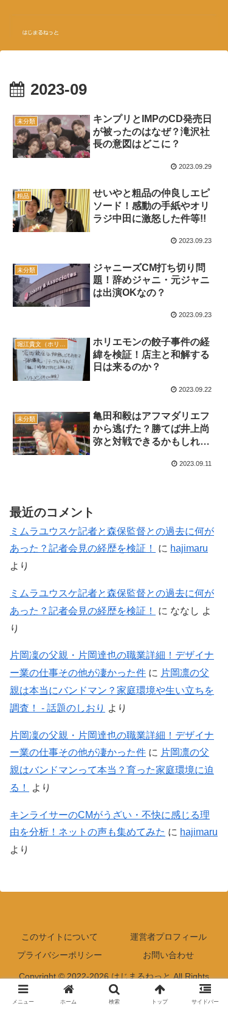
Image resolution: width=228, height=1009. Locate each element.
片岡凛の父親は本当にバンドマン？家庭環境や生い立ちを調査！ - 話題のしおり (112, 690)
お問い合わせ (168, 955)
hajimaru (189, 548)
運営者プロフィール (168, 937)
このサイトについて (59, 937)
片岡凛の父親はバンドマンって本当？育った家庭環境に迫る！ (112, 770)
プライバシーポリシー (59, 955)
